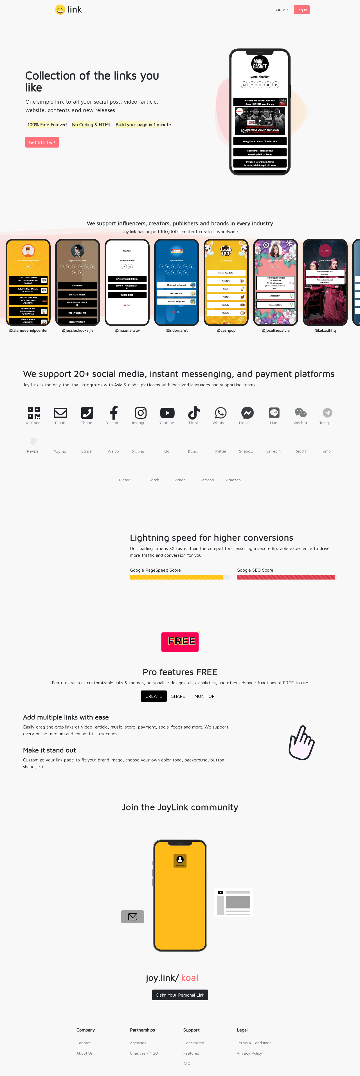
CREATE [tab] (153, 696)
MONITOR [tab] (204, 696)
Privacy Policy (249, 1053)
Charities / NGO (144, 1053)
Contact (83, 1042)
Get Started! (42, 142)
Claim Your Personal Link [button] (180, 994)
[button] (68, 9)
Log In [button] (301, 9)
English (280, 9)
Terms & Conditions (254, 1042)
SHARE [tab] (178, 696)
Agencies (138, 1042)
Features (191, 1053)
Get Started (193, 1042)
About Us (84, 1053)
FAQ (186, 1063)
